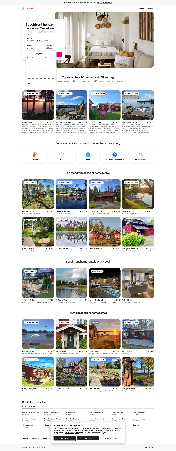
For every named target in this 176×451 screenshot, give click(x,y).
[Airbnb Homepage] (27, 8)
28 (45, 79)
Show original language (104, 3)
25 (33, 79)
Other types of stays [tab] (29, 406)
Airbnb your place (146, 8)
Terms (45, 447)
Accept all (64, 438)
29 (49, 79)
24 (29, 79)
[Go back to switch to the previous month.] (29, 53)
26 (37, 79)
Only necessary (88, 438)
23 (53, 75)
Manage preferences (111, 438)
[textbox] (34, 48)
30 (53, 79)
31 (29, 83)
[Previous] (84, 86)
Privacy (39, 447)
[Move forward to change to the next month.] (53, 53)
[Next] (91, 86)
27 (41, 79)
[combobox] (43, 41)
